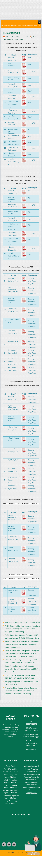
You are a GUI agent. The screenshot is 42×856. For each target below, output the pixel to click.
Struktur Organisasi (10, 772)
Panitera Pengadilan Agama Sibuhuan (10, 791)
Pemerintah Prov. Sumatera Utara (31, 783)
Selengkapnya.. (31, 749)
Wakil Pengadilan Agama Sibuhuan (10, 781)
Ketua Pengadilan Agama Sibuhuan (10, 776)
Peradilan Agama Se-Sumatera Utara (31, 778)
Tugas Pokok (10, 766)
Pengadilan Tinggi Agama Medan (10, 802)
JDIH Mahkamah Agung (31, 774)
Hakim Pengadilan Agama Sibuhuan (10, 786)
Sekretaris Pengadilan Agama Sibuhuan (10, 797)
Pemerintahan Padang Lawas (31, 789)
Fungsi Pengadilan (10, 769)
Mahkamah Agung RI (31, 766)
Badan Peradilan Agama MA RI (31, 770)
